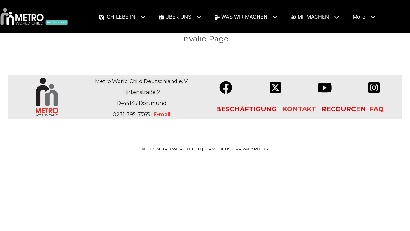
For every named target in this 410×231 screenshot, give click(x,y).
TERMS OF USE (218, 148)
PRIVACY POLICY (252, 148)
